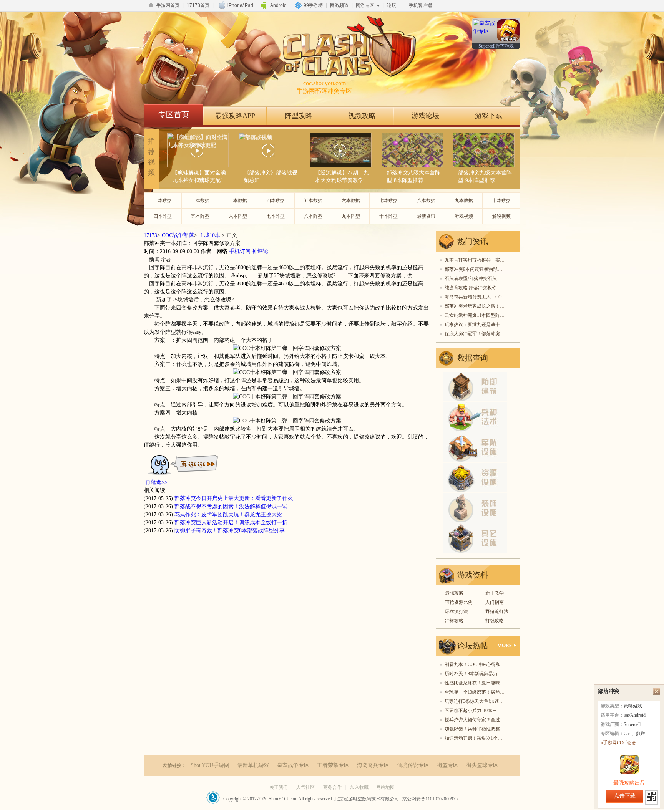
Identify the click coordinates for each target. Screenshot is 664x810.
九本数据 (464, 200)
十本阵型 (388, 216)
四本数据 (275, 200)
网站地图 (385, 787)
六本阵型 (238, 216)
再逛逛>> (156, 482)
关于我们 (278, 787)
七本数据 (388, 200)
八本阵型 (313, 216)
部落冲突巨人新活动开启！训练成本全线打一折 (230, 522)
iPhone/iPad (240, 5)
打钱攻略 (494, 620)
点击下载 (625, 796)
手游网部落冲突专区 (324, 87)
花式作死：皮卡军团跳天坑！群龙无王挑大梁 (228, 514)
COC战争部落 (178, 235)
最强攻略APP (235, 115)
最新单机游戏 (253, 765)
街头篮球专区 (482, 765)
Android (278, 5)
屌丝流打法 (456, 611)
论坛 (391, 5)
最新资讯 (426, 216)
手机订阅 (240, 251)
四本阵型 (162, 216)
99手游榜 (313, 5)
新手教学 (494, 593)
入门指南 (494, 602)
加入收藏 (359, 787)
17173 (150, 235)
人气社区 (305, 787)
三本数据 (238, 200)
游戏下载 (489, 115)
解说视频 (501, 216)
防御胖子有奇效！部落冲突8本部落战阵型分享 (229, 530)
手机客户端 (420, 5)
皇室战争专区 (293, 765)
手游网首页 (167, 5)
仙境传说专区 (413, 765)
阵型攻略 (298, 115)
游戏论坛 (425, 115)
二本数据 (200, 200)
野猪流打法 (496, 611)
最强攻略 (454, 593)
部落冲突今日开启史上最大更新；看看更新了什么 (233, 498)
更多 (507, 645)
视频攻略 (362, 115)
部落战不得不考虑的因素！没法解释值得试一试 (230, 506)
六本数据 (351, 200)
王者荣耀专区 (333, 765)
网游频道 (339, 5)
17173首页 (198, 5)
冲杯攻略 (454, 620)
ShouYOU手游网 (210, 765)
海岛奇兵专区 (373, 765)
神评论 (260, 251)
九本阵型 (351, 216)
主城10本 (209, 235)
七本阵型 (275, 216)
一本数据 (162, 200)
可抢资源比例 (459, 602)
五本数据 (313, 200)
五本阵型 (200, 216)
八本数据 (426, 200)
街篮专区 (447, 765)
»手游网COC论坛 (618, 742)
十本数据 (501, 200)
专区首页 (173, 114)
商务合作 (332, 787)
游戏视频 (464, 216)
